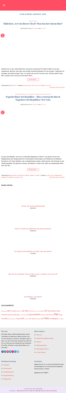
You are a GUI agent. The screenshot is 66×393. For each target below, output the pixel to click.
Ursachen (26, 318)
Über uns (39, 335)
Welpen (38, 318)
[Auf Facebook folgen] (2, 351)
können (43, 314)
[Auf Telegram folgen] (18, 351)
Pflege (60, 315)
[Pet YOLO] (33, 5)
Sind (9, 318)
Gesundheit (52, 311)
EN (18, 390)
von (30, 319)
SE (39, 390)
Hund (58, 311)
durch (52, 175)
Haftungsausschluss (42, 349)
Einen (35, 311)
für (46, 311)
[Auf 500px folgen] (15, 351)
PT (34, 390)
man (46, 315)
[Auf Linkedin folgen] (10, 351)
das (18, 311)
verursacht (17, 177)
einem (33, 85)
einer (38, 311)
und (22, 318)
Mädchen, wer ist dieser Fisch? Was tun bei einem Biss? (33, 23)
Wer (50, 85)
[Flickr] (13, 351)
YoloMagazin (53, 319)
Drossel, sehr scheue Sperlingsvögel (33, 206)
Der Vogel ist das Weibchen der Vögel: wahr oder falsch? (33, 251)
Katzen (37, 314)
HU (56, 390)
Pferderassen (7, 379)
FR (21, 390)
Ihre (22, 314)
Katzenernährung (8, 375)
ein (29, 311)
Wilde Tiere (33, 21)
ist (39, 85)
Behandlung (4, 311)
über (62, 318)
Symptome (12, 318)
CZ (53, 390)
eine (32, 311)
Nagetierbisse (58, 175)
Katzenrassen (7, 368)
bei (23, 85)
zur (59, 318)
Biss (26, 85)
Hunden (8, 315)
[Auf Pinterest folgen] (8, 351)
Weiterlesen (33, 79)
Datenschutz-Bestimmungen (44, 338)
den (21, 311)
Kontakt (38, 342)
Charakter (13, 311)
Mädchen (43, 85)
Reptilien (11, 177)
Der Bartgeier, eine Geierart (33, 297)
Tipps (18, 319)
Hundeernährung (8, 372)
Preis (2, 319)
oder (52, 314)
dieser (29, 85)
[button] (4, 5)
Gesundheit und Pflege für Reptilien (26, 94)
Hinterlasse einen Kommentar (57, 87)
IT (28, 390)
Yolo (22, 177)
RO (37, 390)
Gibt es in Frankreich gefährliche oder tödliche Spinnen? (33, 229)
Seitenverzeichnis (41, 345)
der (23, 311)
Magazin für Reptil (45, 94)
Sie (6, 318)
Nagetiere (3, 177)
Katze (31, 315)
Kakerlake (6, 365)
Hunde (3, 315)
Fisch (36, 85)
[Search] (64, 5)
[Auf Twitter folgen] (5, 351)
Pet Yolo (43, 28)
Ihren (25, 314)
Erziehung (41, 311)
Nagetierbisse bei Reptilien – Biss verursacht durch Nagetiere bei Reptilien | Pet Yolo (33, 98)
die (26, 311)
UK (31, 390)
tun (47, 85)
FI (44, 390)
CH (42, 390)
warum (34, 319)
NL (26, 390)
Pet (8, 177)
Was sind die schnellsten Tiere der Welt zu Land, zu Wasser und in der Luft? (33, 274)
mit (50, 315)
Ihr (20, 314)
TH (47, 390)
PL (23, 390)
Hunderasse (15, 315)
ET (50, 390)
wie (42, 319)
